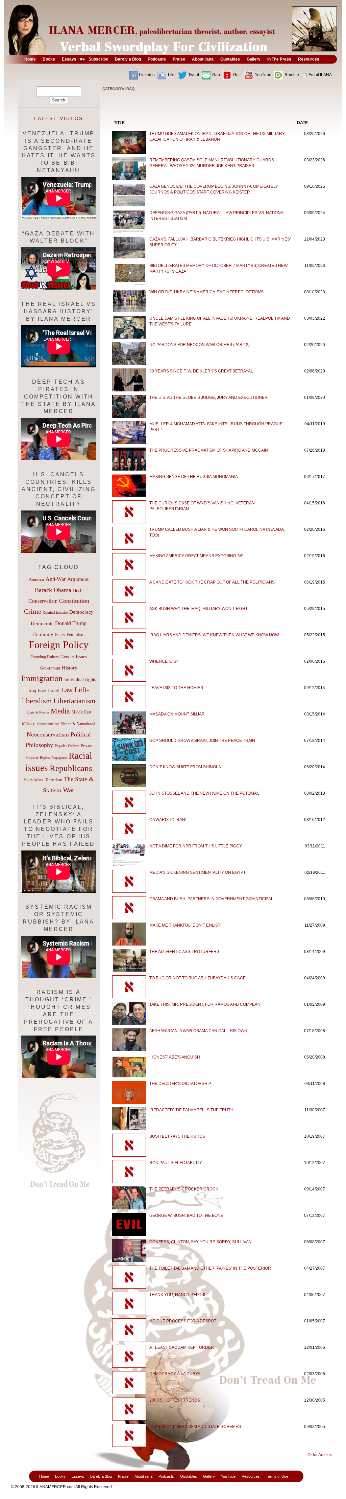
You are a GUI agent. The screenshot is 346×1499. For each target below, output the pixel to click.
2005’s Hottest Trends (174, 1400)
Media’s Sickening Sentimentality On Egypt (197, 872)
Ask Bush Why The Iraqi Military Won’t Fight (198, 608)
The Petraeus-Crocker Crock (183, 1189)
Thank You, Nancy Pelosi (177, 1294)
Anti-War (56, 579)
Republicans (71, 768)
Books (60, 1476)
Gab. (216, 74)
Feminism (75, 634)
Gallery (209, 1476)
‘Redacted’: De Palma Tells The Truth (191, 1110)
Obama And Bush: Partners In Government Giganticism (210, 898)
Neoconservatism (48, 734)
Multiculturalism (47, 724)
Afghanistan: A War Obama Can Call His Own (198, 1030)
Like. (172, 74)
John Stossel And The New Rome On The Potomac (204, 793)
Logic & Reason (38, 712)
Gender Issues (73, 656)
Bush (77, 590)
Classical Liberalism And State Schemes (195, 1426)
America (36, 579)
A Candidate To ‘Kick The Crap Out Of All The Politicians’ (212, 582)
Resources (251, 1476)
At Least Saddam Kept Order (181, 1347)
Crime (32, 611)
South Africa (33, 780)
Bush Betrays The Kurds (177, 1136)
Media (60, 711)
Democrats (42, 623)
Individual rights (80, 679)
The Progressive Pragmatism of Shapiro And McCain (208, 450)
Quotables (188, 1476)
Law (67, 690)
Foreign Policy (59, 644)
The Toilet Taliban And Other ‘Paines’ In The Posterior (210, 1268)
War (68, 790)
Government (50, 668)
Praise (123, 1476)
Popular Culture (67, 746)
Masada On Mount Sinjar (177, 714)
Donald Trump (70, 623)
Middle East (81, 712)
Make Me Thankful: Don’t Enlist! (185, 925)
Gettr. (237, 74)
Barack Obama (53, 590)
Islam (42, 691)
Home (44, 1476)
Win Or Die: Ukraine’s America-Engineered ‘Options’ (207, 292)
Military (28, 724)
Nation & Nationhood (78, 724)
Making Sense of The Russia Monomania (193, 476)
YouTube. (263, 74)
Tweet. (193, 74)
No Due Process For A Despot (182, 1321)
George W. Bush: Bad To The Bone (186, 1215)
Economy (43, 634)
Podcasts (166, 1476)
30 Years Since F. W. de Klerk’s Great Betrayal (201, 371)
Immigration (42, 678)
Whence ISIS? (163, 661)
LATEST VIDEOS (58, 118)
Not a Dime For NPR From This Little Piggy (195, 846)
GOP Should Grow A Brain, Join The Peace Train (202, 740)
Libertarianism (74, 701)
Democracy (81, 612)
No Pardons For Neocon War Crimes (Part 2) (199, 344)
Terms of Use (277, 1476)
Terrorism (53, 779)
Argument (78, 579)
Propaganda (59, 757)
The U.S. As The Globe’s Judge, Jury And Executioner (208, 397)
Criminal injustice (55, 612)
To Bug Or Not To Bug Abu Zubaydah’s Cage (197, 978)
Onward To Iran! (167, 819)
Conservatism (42, 601)
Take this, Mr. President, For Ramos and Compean (205, 1004)
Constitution (74, 600)
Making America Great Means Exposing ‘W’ (196, 555)
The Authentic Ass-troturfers (184, 951)
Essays (78, 1476)
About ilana (143, 1476)
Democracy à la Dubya (174, 1373)
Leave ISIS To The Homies (176, 687)
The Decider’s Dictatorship (180, 1083)
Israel (53, 690)
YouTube (228, 1476)
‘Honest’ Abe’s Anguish (174, 1057)
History (69, 668)
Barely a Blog (101, 1476)
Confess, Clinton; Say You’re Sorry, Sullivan (200, 1242)
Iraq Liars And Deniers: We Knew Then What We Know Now (214, 635)
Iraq (32, 690)
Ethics (60, 634)
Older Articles (319, 1454)
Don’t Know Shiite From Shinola (185, 767)
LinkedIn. (147, 74)
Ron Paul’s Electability (175, 1162)
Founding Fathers (44, 657)
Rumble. (291, 74)
